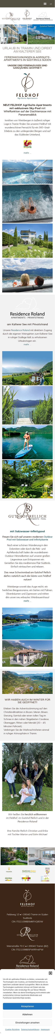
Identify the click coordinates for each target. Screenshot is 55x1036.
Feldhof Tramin (19, 26)
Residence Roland (20, 330)
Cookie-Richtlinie (12, 1029)
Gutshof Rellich (47, 26)
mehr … (27, 152)
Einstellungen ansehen (27, 1022)
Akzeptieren (27, 1006)
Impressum (45, 1029)
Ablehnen (27, 1014)
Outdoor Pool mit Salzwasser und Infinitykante (30, 538)
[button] (50, 973)
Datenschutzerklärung (30, 1029)
